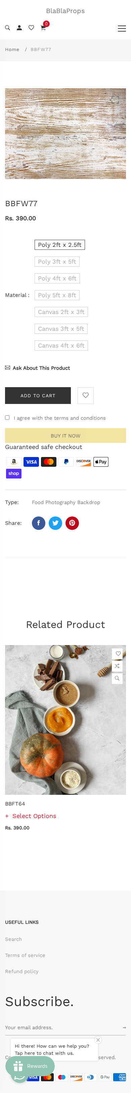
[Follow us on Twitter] (55, 523)
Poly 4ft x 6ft (57, 278)
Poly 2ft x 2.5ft (60, 244)
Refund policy (22, 971)
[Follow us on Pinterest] (72, 523)
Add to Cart (37, 395)
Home (12, 49)
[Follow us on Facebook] (38, 523)
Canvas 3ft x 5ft (61, 328)
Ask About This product (41, 368)
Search (13, 939)
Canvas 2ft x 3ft (61, 311)
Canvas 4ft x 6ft (61, 345)
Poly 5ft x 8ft (57, 295)
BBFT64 (15, 804)
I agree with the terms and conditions (60, 418)
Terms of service (25, 955)
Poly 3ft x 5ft (57, 261)
